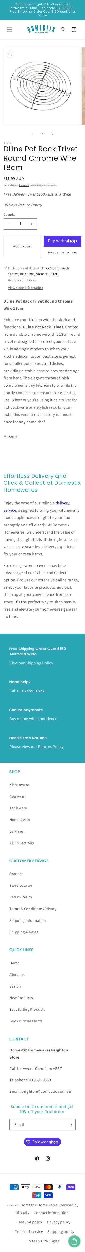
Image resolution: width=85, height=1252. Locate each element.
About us (17, 974)
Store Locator (20, 885)
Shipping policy (60, 1231)
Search (15, 986)
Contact (16, 873)
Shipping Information (27, 920)
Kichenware (19, 784)
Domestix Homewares (39, 1204)
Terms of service (29, 1231)
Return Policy (20, 897)
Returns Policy (51, 746)
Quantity (9, 214)
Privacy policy (59, 1222)
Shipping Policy (39, 662)
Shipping (24, 184)
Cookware (17, 796)
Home (14, 962)
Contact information (51, 1212)
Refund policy (31, 1222)
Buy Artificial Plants (26, 1021)
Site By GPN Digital (45, 1240)
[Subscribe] (70, 1124)
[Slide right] (53, 134)
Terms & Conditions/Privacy (33, 908)
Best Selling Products (27, 1009)
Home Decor (19, 819)
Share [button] (13, 436)
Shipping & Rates (23, 931)
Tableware (18, 807)
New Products (21, 997)
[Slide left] (32, 134)
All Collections (21, 842)
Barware (16, 831)
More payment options (62, 252)
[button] (9, 29)
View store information (25, 287)
